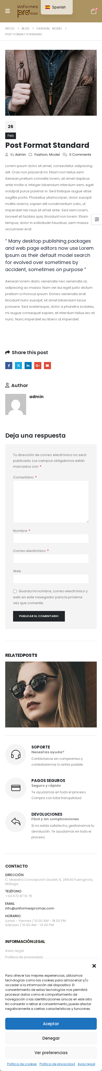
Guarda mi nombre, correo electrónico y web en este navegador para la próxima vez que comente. (50, 597)
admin (20, 154)
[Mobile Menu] (7, 11)
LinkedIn (28, 365)
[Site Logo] (28, 11)
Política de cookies (22, 1064)
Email (47, 365)
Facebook (8, 365)
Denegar (51, 1038)
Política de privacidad (57, 1064)
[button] (94, 965)
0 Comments (80, 154)
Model (54, 154)
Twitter (18, 365)
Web (17, 571)
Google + (37, 365)
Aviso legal (86, 1064)
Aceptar (51, 1023)
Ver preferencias (51, 1052)
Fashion (41, 154)
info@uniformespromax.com (29, 908)
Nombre (21, 530)
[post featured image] (51, 701)
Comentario (25, 477)
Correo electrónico (31, 550)
